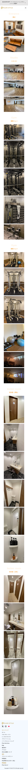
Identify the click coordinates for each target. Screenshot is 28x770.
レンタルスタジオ (6, 736)
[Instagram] (6, 726)
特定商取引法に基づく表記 (8, 760)
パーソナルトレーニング (8, 741)
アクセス (4, 749)
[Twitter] (3, 726)
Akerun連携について (7, 752)
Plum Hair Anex (5, 743)
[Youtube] (9, 726)
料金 (3, 745)
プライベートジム (6, 738)
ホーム (3, 732)
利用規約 (4, 758)
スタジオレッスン (6, 734)
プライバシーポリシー (7, 756)
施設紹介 (4, 747)
